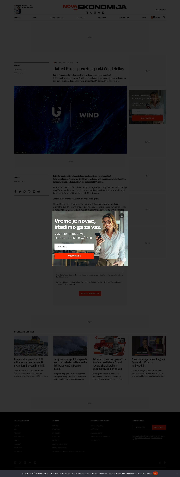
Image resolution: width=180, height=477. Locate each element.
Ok (155, 473)
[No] (177, 473)
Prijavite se (74, 256)
